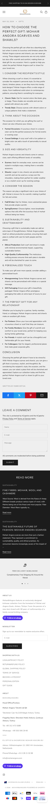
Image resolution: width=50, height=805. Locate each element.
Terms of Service (24, 418)
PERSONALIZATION (11, 681)
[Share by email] (41, 395)
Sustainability (10, 485)
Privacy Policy (8, 418)
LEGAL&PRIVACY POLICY (13, 660)
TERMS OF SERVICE (11, 673)
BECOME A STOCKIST (12, 677)
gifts (21, 21)
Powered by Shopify (36, 787)
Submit (10, 462)
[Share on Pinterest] (30, 395)
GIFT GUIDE (7, 685)
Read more (7, 512)
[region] (25, 571)
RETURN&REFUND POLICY (14, 664)
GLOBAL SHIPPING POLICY (14, 668)
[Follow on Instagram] (4, 774)
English (39, 782)
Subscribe (12, 646)
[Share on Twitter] (19, 395)
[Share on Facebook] (8, 395)
